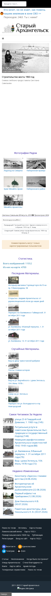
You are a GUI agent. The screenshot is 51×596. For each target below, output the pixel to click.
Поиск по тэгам (9, 528)
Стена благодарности (32, 562)
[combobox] (14, 3)
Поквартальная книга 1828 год (15, 535)
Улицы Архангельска (11, 562)
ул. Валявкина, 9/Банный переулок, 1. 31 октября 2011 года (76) (30, 454)
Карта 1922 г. (36, 538)
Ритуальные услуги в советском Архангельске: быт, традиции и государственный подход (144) (31, 431)
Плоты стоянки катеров (19, 370)
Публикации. (37, 535)
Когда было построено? (37, 559)
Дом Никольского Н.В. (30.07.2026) (27, 503)
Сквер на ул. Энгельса (18, 394)
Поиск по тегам (35, 569)
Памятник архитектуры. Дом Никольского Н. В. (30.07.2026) (31, 510)
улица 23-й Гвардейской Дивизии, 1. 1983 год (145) (29, 421)
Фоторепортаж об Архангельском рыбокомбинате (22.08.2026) (30, 486)
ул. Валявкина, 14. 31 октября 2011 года (26, 341)
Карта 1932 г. (30, 531)
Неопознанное (17, 559)
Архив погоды (29, 566)
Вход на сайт (21, 538)
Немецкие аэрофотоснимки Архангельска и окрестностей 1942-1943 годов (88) (31, 442)
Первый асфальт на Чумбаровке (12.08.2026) (28, 495)
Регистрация (7, 538)
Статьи (5, 559)
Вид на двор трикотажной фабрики (24, 361)
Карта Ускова (35, 528)
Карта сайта (15, 566)
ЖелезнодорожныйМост (12, 220)
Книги (4, 566)
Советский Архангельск (11, 72)
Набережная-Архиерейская (39, 170)
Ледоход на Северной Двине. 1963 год (21, 170)
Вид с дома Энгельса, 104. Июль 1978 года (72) (29, 462)
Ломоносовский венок (12, 531)
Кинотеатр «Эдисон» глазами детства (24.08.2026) (30, 477)
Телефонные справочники (13, 569)
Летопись (22, 528)
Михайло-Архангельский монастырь (20, 207)
